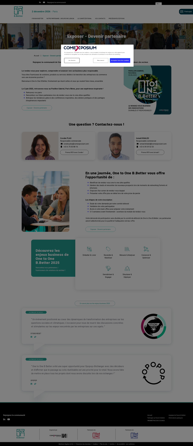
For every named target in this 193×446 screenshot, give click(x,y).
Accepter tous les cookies (120, 60)
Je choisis (72, 60)
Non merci (100, 60)
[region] (97, 56)
